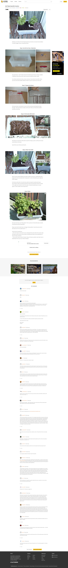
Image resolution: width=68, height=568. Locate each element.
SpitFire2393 (24, 451)
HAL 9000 (23, 381)
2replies (22, 388)
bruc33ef (23, 516)
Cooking (34, 555)
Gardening (13, 7)
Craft (28, 559)
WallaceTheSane (24, 400)
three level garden (22, 460)
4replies (22, 308)
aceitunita (23, 443)
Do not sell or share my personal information (41, 566)
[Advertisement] (58, 63)
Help (42, 557)
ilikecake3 (23, 295)
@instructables (55, 555)
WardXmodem (24, 493)
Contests (15, 1)
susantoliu (23, 436)
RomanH (7, 7)
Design (28, 557)
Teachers (20, 1)
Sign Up (65, 1)
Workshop (28, 556)
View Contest (46, 243)
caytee (23, 532)
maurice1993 (24, 351)
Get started (43, 556)
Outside (34, 557)
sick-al (23, 478)
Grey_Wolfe (23, 487)
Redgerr (23, 525)
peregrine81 (23, 327)
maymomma (24, 364)
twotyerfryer (24, 504)
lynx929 (23, 466)
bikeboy (23, 301)
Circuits (28, 555)
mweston (23, 541)
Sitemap (43, 559)
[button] (49, 9)
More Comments (29, 549)
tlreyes (23, 338)
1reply (21, 334)
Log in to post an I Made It (34, 254)
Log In (61, 1)
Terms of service (20, 566)
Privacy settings (32, 566)
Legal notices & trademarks (53, 566)
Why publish (43, 555)
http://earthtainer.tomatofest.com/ (35, 411)
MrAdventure (24, 457)
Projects (11, 1)
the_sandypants (24, 345)
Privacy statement (26, 566)
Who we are (43, 560)
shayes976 (23, 415)
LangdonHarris (24, 288)
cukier (23, 409)
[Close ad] (63, 52)
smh (22, 358)
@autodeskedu (55, 557)
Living (10, 7)
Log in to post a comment (37, 549)
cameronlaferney (24, 391)
